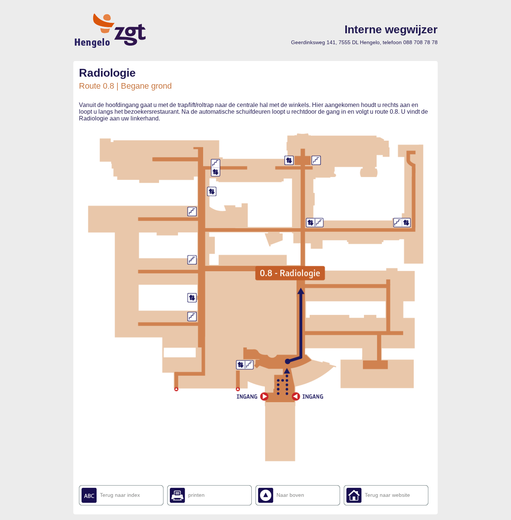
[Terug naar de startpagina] (111, 47)
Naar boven (290, 495)
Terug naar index (120, 495)
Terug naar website (387, 495)
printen (196, 495)
